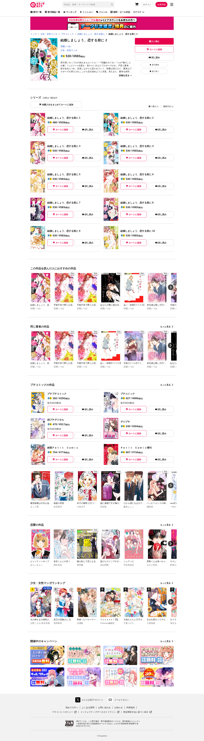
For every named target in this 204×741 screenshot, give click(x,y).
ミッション (88, 12)
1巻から (155, 106)
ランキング (71, 12)
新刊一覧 (37, 12)
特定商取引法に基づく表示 (137, 712)
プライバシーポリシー (64, 712)
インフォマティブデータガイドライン (98, 712)
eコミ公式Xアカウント (90, 700)
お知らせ (118, 707)
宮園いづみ (65, 46)
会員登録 (161, 4)
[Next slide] (171, 287)
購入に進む (154, 41)
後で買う (155, 71)
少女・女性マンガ (68, 50)
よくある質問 (88, 707)
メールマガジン (121, 700)
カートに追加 (155, 49)
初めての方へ (72, 707)
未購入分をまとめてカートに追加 (57, 104)
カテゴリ (137, 12)
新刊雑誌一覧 (54, 12)
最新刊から (168, 106)
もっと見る (165, 326)
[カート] (137, 4)
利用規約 (130, 707)
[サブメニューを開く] (172, 4)
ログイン (147, 4)
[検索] (112, 4)
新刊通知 (155, 65)
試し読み (156, 57)
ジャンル (103, 12)
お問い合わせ (104, 707)
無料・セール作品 (121, 12)
